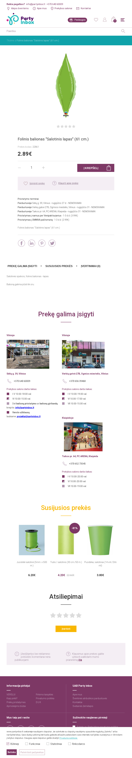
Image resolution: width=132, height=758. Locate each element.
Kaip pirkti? (12, 698)
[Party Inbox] (20, 19)
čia (80, 659)
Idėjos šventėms (20, 8)
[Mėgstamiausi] (96, 19)
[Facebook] (21, 243)
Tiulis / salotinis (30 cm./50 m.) (66, 562)
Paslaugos (80, 19)
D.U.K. (39, 702)
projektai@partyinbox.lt (29, 416)
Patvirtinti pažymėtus (32, 752)
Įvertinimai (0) (90, 266)
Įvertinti (66, 629)
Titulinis (10, 40)
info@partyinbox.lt (35, 4)
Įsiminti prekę (37, 183)
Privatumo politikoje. (68, 738)
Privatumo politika (45, 698)
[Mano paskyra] (104, 19)
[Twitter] (52, 243)
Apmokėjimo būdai (16, 706)
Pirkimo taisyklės (44, 694)
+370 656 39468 (77, 381)
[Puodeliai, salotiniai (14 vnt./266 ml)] (100, 538)
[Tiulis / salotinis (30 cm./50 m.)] (66, 538)
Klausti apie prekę (68, 183)
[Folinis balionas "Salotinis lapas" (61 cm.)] (66, 85)
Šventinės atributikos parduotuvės (90, 698)
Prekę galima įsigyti (22, 266)
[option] (32, 550)
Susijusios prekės (59, 266)
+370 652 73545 (77, 463)
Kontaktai (86, 8)
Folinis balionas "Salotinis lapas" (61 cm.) (38, 40)
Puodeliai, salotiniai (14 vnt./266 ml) (100, 564)
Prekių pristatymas (16, 702)
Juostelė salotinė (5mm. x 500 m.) (32, 564)
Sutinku (12, 752)
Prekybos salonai (63, 8)
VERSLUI (11, 694)
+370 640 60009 (55, 4)
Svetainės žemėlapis (83, 706)
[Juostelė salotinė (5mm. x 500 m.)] (32, 538)
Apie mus (42, 8)
